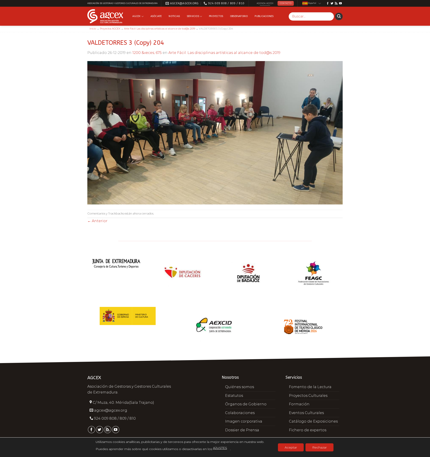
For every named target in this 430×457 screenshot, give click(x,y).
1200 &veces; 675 (147, 53)
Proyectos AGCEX (110, 28)
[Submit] (339, 16)
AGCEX (136, 16)
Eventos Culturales (306, 413)
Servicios (193, 16)
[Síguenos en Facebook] (327, 3)
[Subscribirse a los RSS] (336, 3)
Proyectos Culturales (308, 395)
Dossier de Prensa (242, 430)
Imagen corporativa (243, 421)
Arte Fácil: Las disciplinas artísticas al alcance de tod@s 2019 (159, 28)
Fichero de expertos (307, 430)
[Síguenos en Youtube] (340, 3)
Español (312, 3)
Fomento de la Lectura (310, 387)
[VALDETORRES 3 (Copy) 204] (215, 132)
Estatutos (234, 395)
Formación (299, 404)
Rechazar (319, 447)
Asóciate (156, 16)
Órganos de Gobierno (246, 404)
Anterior (97, 221)
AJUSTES (220, 448)
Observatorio (239, 16)
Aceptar (291, 447)
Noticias (174, 16)
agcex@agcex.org (110, 410)
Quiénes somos (239, 387)
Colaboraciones (240, 413)
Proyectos (216, 16)
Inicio (93, 28)
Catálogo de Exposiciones (313, 421)
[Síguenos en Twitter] (332, 3)
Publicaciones (264, 16)
